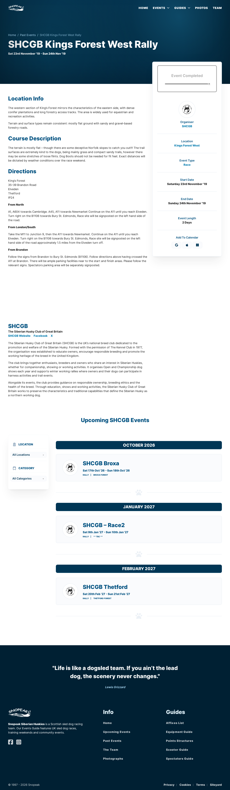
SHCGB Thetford (105, 587)
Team (217, 8)
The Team (110, 749)
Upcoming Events (116, 732)
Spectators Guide (179, 758)
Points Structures (179, 740)
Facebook (41, 335)
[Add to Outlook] (197, 245)
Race (187, 164)
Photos (201, 8)
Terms (200, 784)
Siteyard (216, 784)
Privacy (169, 784)
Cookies (185, 784)
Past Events (28, 35)
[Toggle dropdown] (168, 7)
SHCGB (187, 126)
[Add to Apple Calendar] (187, 245)
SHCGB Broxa (101, 463)
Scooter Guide (177, 749)
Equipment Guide (179, 732)
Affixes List (175, 723)
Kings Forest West (187, 145)
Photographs (113, 758)
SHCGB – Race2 (104, 525)
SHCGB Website (19, 335)
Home (143, 8)
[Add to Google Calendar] (176, 245)
